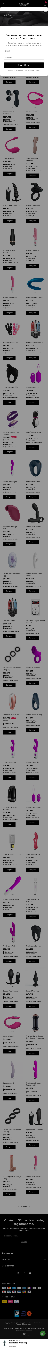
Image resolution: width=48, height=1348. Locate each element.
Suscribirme (24, 65)
